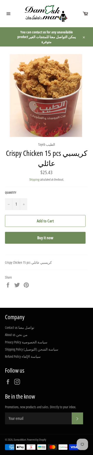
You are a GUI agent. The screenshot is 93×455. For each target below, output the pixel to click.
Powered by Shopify (36, 439)
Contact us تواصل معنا (19, 327)
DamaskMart (20, 439)
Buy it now (45, 237)
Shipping (34, 179)
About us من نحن (16, 334)
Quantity (10, 193)
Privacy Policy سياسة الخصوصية (26, 342)
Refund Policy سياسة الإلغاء (23, 356)
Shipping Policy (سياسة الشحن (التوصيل (31, 349)
